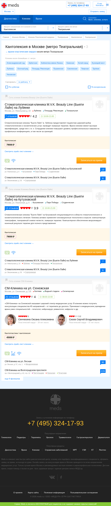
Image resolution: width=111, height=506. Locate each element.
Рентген (102, 450)
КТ (92, 450)
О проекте (17, 492)
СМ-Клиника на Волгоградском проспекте (26, 370)
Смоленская (72, 69)
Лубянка (10, 69)
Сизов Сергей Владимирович (85, 319)
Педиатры (21, 437)
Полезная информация (54, 492)
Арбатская (33, 63)
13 (103, 169)
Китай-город (83, 63)
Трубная (96, 69)
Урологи (49, 437)
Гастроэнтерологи (85, 437)
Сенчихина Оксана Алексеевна (36, 319)
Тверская (85, 69)
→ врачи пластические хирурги (21, 52)
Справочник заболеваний (56, 450)
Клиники (26, 19)
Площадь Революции (41, 69)
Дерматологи (104, 437)
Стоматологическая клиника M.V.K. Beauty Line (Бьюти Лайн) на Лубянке (44, 106)
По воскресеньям (98, 87)
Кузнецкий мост (98, 63)
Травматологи (65, 437)
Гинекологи (6, 437)
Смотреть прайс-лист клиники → (19, 151)
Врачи (39, 19)
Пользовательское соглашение (84, 492)
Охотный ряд (22, 69)
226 (103, 371)
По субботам (14, 87)
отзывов (11, 116)
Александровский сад (16, 63)
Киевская (70, 63)
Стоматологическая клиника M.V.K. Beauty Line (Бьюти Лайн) (35, 177)
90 (103, 362)
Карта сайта (33, 492)
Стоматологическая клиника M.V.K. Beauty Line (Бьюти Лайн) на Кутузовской (43, 169)
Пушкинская (58, 69)
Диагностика (10, 19)
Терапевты (36, 437)
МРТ (75, 450)
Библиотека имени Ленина (52, 63)
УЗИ (84, 450)
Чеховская (11, 75)
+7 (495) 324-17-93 (78, 4)
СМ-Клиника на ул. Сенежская (27, 288)
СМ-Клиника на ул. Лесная (18, 361)
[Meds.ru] (55, 402)
